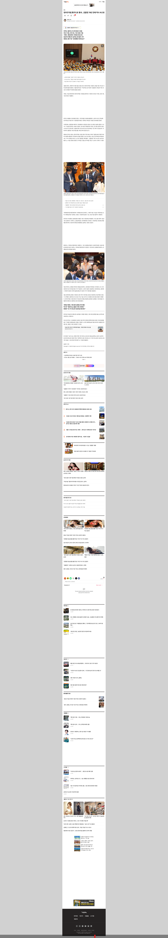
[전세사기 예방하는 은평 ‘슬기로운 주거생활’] (66, 732)
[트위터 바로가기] (80, 926)
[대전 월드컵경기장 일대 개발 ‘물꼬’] (66, 685)
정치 (64, 10)
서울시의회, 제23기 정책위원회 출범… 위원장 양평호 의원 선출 (78, 327)
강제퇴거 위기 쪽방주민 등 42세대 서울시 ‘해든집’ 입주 (76, 203)
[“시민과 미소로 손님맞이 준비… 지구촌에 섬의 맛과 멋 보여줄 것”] (66, 671)
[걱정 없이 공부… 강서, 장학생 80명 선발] (66, 725)
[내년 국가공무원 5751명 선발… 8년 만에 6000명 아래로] (66, 786)
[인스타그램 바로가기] (85, 926)
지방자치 (65, 659)
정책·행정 (65, 606)
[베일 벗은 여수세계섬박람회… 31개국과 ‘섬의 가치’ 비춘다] (66, 664)
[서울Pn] (66, 2)
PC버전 (92, 930)
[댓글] (74, 15)
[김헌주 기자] (65, 20)
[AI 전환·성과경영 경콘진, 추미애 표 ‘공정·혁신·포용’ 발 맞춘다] (66, 610)
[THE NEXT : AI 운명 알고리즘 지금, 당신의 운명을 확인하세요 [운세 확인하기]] (84, 366)
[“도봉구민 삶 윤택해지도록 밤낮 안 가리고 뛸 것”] (66, 739)
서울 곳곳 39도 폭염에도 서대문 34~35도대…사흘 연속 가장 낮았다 (79, 201)
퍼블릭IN (76, 919)
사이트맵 (89, 930)
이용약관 (78, 930)
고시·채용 (92, 916)
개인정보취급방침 (84, 930)
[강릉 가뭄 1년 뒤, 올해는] (66, 678)
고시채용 (65, 767)
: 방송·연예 (68, 799)
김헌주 (68, 19)
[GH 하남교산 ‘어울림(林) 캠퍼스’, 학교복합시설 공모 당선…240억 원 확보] (66, 625)
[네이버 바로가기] (88, 926)
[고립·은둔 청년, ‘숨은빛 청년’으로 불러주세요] (66, 632)
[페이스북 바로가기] (77, 926)
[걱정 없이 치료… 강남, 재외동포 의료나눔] (66, 718)
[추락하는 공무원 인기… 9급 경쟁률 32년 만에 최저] (66, 779)
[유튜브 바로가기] (83, 926)
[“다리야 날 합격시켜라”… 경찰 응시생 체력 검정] (66, 772)
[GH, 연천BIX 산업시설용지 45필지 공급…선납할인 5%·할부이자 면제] (66, 618)
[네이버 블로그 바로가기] (91, 926)
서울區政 (65, 713)
